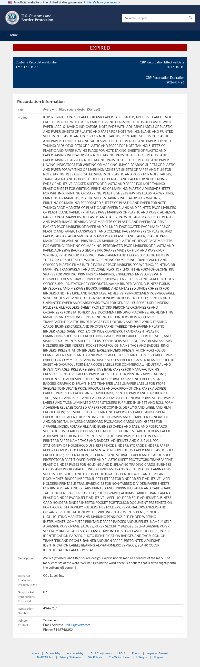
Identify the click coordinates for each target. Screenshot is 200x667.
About (35, 653)
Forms (136, 653)
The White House (119, 657)
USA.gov (141, 657)
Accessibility (53, 653)
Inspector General (157, 653)
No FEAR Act (45, 657)
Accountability (75, 653)
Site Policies (95, 657)
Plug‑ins (158, 657)
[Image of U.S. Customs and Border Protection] (29, 17)
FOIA (122, 653)
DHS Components (101, 653)
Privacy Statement (70, 657)
